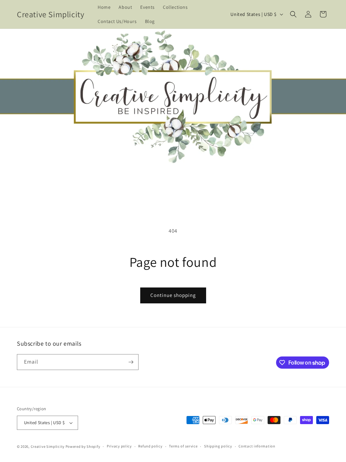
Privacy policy (119, 446)
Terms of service (183, 446)
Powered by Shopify (83, 446)
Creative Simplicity (48, 446)
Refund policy (150, 446)
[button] (293, 14)
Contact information (257, 446)
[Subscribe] (130, 362)
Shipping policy (218, 446)
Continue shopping (173, 295)
